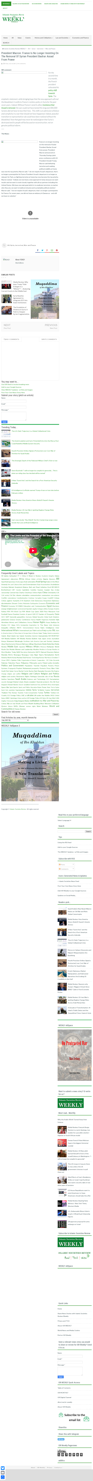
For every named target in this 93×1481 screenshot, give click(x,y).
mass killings (29, 644)
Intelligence (50, 628)
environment (22, 609)
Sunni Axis (4, 690)
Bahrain (11, 587)
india (50, 625)
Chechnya (28, 593)
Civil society (5, 595)
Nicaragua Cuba (27, 655)
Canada (18, 590)
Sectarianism (54, 679)
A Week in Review (34, 576)
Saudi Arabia (20, 679)
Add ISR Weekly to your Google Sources (72, 891)
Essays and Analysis (51, 3)
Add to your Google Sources (11, 387)
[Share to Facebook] (37, 250)
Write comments (49, 339)
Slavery (15, 685)
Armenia (4, 584)
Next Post (53, 328)
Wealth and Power (22, 703)
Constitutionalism (22, 598)
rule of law (49, 676)
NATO (38, 652)
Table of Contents (64, 1388)
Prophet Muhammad (23, 668)
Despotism (47, 601)
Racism (31, 671)
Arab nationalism (30, 582)
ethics (45, 609)
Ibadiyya (54, 622)
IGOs (18, 625)
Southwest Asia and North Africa (40, 685)
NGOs (10, 655)
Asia (38, 584)
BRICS (57, 587)
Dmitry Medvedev (24, 603)
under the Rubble (43, 695)
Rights (27, 676)
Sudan (57, 687)
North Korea (12, 657)
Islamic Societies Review (21, 3)
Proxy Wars (50, 668)
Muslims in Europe (46, 649)
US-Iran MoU (51, 698)
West (42, 703)
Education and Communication (35, 606)
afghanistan (14, 579)
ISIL (53, 630)
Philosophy (33, 663)
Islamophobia (43, 636)
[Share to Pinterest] (56, 250)
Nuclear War (43, 657)
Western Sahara (6, 706)
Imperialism (33, 625)
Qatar (11, 671)
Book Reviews (37, 3)
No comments (22, 63)
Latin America (34, 641)
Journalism (55, 639)
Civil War (13, 595)
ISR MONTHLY (53, 636)
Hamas (33, 620)
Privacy (49, 1467)
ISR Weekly (6, 3)
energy (3, 609)
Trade (26, 693)
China (44, 592)
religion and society (8, 676)
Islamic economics (53, 633)
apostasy (12, 582)
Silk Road (56, 682)
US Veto (43, 698)
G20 (33, 614)
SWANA (29, 690)
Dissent (14, 603)
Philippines (25, 663)
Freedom (16, 614)
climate (18, 595)
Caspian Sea (49, 590)
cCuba (57, 590)
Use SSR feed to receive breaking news (15, 384)
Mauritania (38, 644)
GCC (3, 617)
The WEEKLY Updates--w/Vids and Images (73, 852)
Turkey (47, 692)
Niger (36, 655)
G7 (37, 614)
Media (44, 644)
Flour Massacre (49, 611)
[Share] (2, 1477)
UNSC (8, 698)
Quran (16, 671)
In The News (43, 625)
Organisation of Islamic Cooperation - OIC (35, 660)
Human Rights (39, 622)
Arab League (20, 582)
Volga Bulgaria (19, 701)
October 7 (55, 657)
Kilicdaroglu (19, 641)
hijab (57, 620)
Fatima (3, 611)
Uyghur (4, 701)
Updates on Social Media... (67, 895)
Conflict (4, 598)
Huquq (48, 622)
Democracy (39, 601)
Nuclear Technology (32, 657)
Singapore (4, 685)
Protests (43, 668)
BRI (53, 587)
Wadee (26, 701)
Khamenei (10, 641)
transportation (32, 693)
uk (26, 695)
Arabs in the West (52, 582)
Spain (11, 687)
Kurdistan (27, 641)
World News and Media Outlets (69, 1330)
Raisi (35, 671)
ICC (8, 625)
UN (35, 695)
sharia (21, 682)
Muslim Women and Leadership (21, 649)
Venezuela (10, 701)
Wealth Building (34, 703)
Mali (23, 644)
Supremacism (20, 690)
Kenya (3, 641)
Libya (3, 644)
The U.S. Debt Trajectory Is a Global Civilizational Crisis (31, 431)
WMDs (16, 706)
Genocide (13, 617)
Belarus (25, 587)
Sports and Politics (24, 687)
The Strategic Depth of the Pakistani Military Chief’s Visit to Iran (34, 461)
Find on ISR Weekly (64, 1335)
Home (5, 38)
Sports (15, 687)
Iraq (44, 630)
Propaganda (12, 668)
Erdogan (40, 609)
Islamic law (15, 636)
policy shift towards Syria (52, 93)
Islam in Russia (33, 633)
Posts (62, 865)
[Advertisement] (50, 28)
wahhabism (34, 701)
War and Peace (30, 245)
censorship (5, 593)
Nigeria (41, 655)
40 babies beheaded (9, 576)
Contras (31, 598)
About (5, 8)
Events (56, 609)
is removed (10, 108)
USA (57, 698)
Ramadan (41, 671)
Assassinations (45, 584)
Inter (57, 628)
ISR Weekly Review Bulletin (27, 639)
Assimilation (55, 584)
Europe (51, 609)
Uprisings (13, 698)
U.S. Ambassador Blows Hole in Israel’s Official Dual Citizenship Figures (79, 1214)
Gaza (57, 614)
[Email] (2, 1472)
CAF (13, 590)
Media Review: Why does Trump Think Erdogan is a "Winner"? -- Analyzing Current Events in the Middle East (15, 286)
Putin (7, 671)
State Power (41, 687)
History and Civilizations (18, 622)
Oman (3, 660)
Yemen (17, 709)
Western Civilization (52, 703)
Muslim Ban (5, 649)
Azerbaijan (4, 587)
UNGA (52, 695)
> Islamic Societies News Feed (68, 881)
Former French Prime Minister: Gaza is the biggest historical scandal (78, 1143)
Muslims (36, 649)
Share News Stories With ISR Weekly (73, 3)
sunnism (12, 690)
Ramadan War (49, 671)
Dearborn (27, 601)
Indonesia (56, 625)
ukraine (30, 695)
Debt (32, 601)
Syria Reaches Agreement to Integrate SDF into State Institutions (20, 299)
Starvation (34, 687)
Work (39, 706)
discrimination (6, 603)
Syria (12, 245)
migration (22, 647)
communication (35, 595)
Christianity (52, 593)
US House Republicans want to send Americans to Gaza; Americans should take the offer (79, 1193)
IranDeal (39, 630)
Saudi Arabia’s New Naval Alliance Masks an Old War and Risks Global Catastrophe (79, 911)
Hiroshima (4, 622)
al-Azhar (39, 579)
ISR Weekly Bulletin (8, 639)
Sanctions (11, 679)
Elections (56, 606)
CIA (57, 593)
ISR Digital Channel (64, 1397)
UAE (22, 695)
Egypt (49, 606)
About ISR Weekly (64, 1407)
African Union (30, 579)
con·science (55, 595)
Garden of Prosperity (46, 614)
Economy (12, 606)
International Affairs (10, 630)
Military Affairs (32, 646)
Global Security (37, 617)
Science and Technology (36, 679)
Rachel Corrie (23, 671)
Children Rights (37, 593)
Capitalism (25, 590)
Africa (21, 579)
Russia (56, 676)
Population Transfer (32, 666)
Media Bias (50, 644)
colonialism (25, 595)
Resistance (20, 676)
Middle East (12, 646)
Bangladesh (18, 587)
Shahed (15, 682)
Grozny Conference (23, 620)
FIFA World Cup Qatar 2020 (32, 611)
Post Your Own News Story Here (13, 392)
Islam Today (42, 633)
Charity (21, 593)
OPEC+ (8, 660)
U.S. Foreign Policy (14, 695)
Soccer (21, 685)
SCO (47, 679)
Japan (44, 639)
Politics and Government (12, 665)
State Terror (51, 687)
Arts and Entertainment (28, 584)
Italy (39, 639)
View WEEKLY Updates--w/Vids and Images (17, 390)
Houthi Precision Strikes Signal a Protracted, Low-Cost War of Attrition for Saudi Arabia (79, 963)
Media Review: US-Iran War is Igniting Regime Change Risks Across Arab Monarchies (78, 1000)
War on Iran (11, 703)
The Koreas (12, 693)
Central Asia (14, 593)
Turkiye (53, 693)
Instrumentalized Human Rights (34, 628)
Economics (42, 603)
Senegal (10, 682)
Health (38, 620)
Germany (29, 617)
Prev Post (7, 328)
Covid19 (50, 598)
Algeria (45, 579)
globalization (5, 620)
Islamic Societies (26, 636)
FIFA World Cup (16, 611)
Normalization (49, 655)
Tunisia (40, 693)
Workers (45, 706)
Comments (64, 869)
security (3, 682)
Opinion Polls (16, 660)
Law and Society (46, 641)
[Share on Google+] (47, 250)
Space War (5, 687)
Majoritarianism (10, 644)
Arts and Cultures (13, 584)
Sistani (10, 685)
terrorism (19, 245)
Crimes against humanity (10, 601)
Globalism (56, 617)
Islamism (35, 636)
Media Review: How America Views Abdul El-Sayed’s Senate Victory (79, 922)
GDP (7, 617)
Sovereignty (55, 685)
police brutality (53, 663)
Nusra (49, 657)
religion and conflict (14, 674)
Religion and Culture (30, 673)
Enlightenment (12, 609)
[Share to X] (42, 250)
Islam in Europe (23, 633)
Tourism (20, 693)
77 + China (21, 576)
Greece (12, 620)
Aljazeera (52, 579)
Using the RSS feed (64, 842)
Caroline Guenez (36, 590)
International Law (25, 630)
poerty (40, 663)
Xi (13, 709)
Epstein (29, 609)
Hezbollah (52, 620)
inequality (4, 628)
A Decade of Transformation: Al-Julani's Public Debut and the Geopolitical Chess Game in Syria (79, 1010)
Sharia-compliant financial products (36, 682)
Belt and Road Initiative (38, 587)
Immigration (24, 625)
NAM (18, 652)
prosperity (35, 668)
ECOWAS (19, 606)
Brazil (49, 587)
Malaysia (18, 644)
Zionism (23, 709)
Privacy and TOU (64, 1321)
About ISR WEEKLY (65, 1326)
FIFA (8, 611)
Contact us (58, 1467)
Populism (43, 666)
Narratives (24, 652)
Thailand (4, 693)
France (10, 614)
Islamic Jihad (5, 636)
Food (57, 611)
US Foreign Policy (33, 698)
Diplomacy (55, 601)
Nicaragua (17, 655)
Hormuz (29, 622)
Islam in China (13, 633)
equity (35, 609)
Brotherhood (6, 590)
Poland (45, 663)
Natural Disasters (47, 652)
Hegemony (45, 620)
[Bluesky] (2, 1468)
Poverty (51, 666)
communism (46, 595)
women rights (31, 706)
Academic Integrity (48, 576)
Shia (51, 682)
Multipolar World (53, 647)
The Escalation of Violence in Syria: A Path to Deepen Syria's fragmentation (21, 310)
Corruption (38, 598)
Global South (48, 617)
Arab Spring (41, 581)
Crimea (56, 598)
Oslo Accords (54, 660)
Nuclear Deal (21, 657)
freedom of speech (26, 614)
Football (4, 614)
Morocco (43, 647)
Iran (34, 630)
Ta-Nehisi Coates (43, 690)
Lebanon (56, 641)
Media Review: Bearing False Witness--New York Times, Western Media (78, 1203)
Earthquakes (34, 603)
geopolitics (21, 617)
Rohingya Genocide (37, 676)
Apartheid (5, 582)
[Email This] (52, 250)
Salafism (4, 679)
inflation (13, 628)
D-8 (21, 601)
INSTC (19, 628)
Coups (44, 598)
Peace (18, 663)
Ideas (13, 625)
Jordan (49, 639)
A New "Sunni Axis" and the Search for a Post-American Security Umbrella (77, 932)
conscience (12, 598)
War (41, 701)
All (12, 38)
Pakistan (4, 663)
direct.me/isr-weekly (65, 1402)
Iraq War (49, 630)
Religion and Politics (50, 673)
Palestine (11, 663)
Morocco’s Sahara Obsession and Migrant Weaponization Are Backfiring (79, 952)
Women (22, 706)
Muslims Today (10, 652)
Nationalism (31, 652)
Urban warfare (22, 698)
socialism (27, 685)
